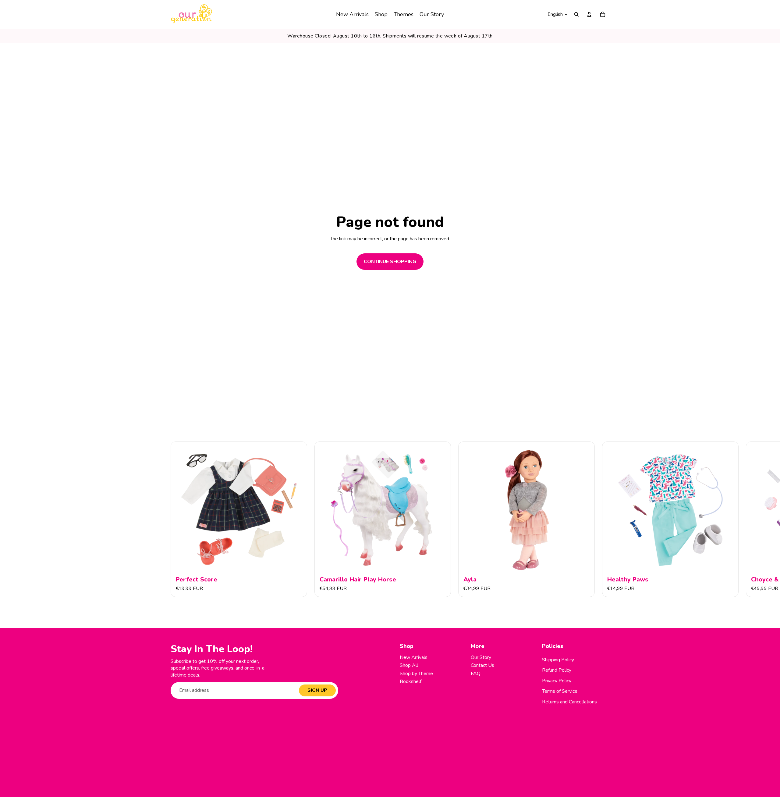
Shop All (409, 665)
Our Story (481, 657)
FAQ (475, 673)
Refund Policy (556, 670)
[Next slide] (602, 519)
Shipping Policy (558, 659)
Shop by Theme (416, 673)
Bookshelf (410, 681)
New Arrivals (413, 657)
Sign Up (317, 690)
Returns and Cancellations (569, 702)
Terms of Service (559, 691)
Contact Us (482, 665)
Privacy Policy (556, 680)
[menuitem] (352, 14)
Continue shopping (390, 261)
